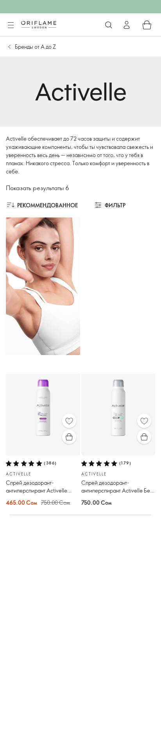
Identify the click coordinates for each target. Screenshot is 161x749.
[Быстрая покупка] (69, 437)
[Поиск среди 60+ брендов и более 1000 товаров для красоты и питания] (108, 25)
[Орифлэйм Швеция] (38, 24)
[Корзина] (147, 25)
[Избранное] (69, 421)
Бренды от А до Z (35, 46)
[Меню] (10, 25)
